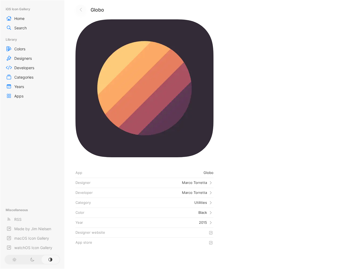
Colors (19, 49)
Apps (18, 96)
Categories (23, 77)
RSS (18, 219)
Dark (32, 259)
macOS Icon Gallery (31, 238)
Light (14, 259)
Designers (23, 58)
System (51, 259)
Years (19, 86)
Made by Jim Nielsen (32, 228)
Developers (24, 67)
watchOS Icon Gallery (33, 247)
